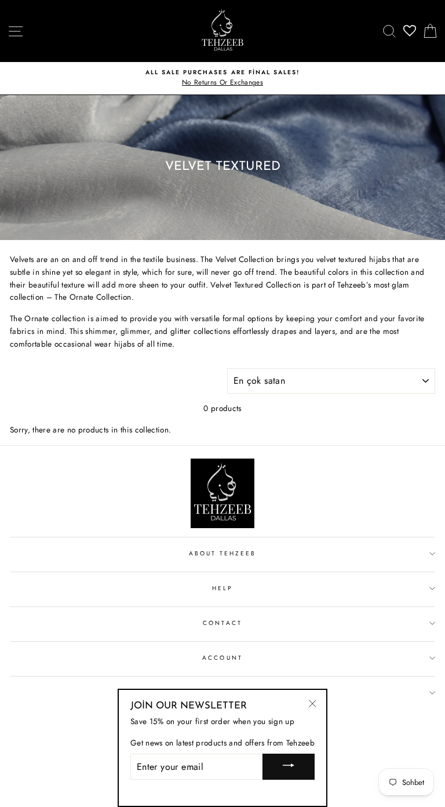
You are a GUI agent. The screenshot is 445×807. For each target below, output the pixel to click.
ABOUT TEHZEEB (223, 553)
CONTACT (222, 623)
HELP (222, 588)
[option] (222, 78)
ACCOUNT (222, 657)
